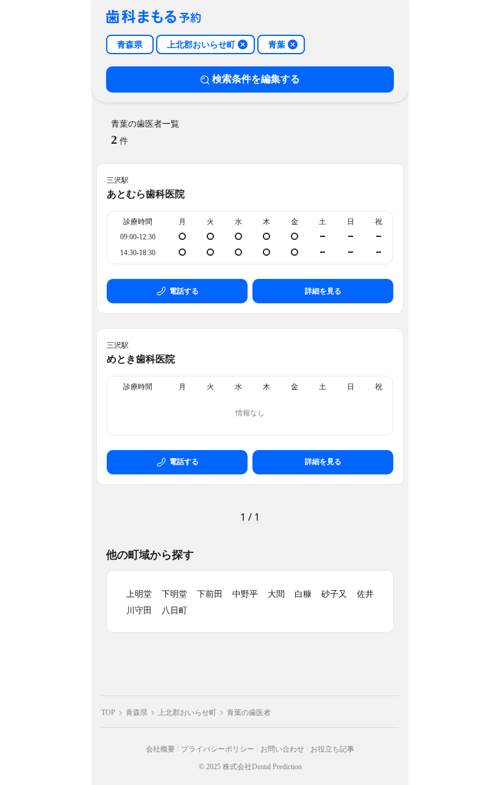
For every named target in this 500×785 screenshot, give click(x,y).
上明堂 (139, 594)
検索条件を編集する (256, 79)
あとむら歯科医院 (146, 194)
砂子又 (334, 594)
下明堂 (174, 594)
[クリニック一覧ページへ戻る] (153, 17)
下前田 (210, 594)
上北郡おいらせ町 (187, 712)
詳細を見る (323, 291)
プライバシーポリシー (217, 749)
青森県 (137, 712)
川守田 (139, 610)
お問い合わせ (282, 749)
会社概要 (160, 749)
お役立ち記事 (332, 749)
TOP (108, 712)
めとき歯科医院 (141, 359)
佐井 (365, 594)
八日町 (174, 610)
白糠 (303, 594)
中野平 (245, 594)
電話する (184, 291)
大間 (276, 594)
